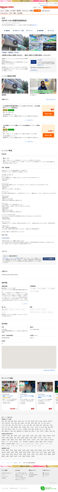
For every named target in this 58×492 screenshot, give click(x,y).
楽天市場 (55, 3)
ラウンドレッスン (46, 10)
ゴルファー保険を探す (20, 477)
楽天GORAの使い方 (44, 5)
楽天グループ (41, 3)
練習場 (31, 10)
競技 (15, 13)
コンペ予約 (12, 10)
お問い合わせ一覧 (14, 488)
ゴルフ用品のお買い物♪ (21, 473)
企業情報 (31, 473)
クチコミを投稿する (49, 258)
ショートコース (4, 13)
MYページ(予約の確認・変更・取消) (50, 7)
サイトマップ (55, 5)
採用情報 (31, 476)
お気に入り (40, 7)
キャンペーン (25, 10)
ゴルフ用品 (19, 13)
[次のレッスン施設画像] (56, 396)
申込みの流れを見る (50, 99)
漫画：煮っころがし (20, 479)
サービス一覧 (5, 488)
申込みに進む (48, 113)
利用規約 (4, 478)
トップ (2, 10)
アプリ (10, 13)
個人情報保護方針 (33, 474)
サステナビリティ (24, 488)
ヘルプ (50, 5)
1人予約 (7, 10)
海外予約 (19, 10)
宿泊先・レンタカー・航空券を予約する (21, 475)
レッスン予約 (37, 10)
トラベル (50, 3)
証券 (47, 3)
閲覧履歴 (35, 7)
